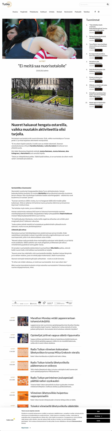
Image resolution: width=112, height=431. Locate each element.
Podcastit (78, 12)
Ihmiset (59, 12)
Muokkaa (97, 416)
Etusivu (15, 12)
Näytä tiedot (24, 427)
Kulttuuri (43, 12)
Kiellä (98, 420)
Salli (98, 411)
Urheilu (51, 12)
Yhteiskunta (34, 12)
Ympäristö (23, 12)
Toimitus (87, 12)
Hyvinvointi (68, 12)
